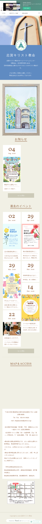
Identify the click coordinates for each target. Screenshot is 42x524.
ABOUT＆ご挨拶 (13, 13)
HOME (3, 13)
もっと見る (21, 196)
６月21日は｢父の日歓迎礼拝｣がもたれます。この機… (11, 257)
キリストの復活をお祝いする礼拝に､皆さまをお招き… (30, 329)
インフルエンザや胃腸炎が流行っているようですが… (11, 343)
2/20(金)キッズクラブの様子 (11, 338)
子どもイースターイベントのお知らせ (11, 301)
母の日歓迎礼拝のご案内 (30, 251)
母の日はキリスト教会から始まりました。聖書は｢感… (30, 257)
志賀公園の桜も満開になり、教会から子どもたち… (11, 306)
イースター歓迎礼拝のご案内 (30, 323)
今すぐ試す (26, 8)
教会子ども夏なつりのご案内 (11, 185)
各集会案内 (25, 13)
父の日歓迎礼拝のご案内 (11, 251)
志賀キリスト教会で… (10, 189)
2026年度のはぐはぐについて (30, 275)
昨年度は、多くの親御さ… (30, 279)
